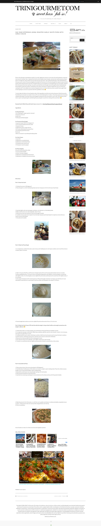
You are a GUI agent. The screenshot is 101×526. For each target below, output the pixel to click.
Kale (46, 516)
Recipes (53, 23)
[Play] (49, 454)
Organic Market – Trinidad (60, 496)
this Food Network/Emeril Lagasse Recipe (52, 104)
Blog (60, 23)
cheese (20, 489)
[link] (21, 460)
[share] (62, 459)
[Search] (82, 40)
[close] (50, 521)
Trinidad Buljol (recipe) (22, 496)
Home (31, 23)
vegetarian (24, 489)
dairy (22, 489)
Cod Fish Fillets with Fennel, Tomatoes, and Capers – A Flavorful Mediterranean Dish (41, 460)
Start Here (38, 23)
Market (46, 23)
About (65, 23)
